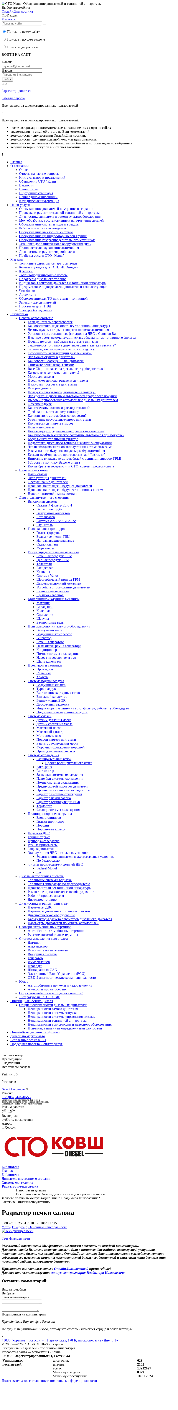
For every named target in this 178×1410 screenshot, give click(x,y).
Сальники (43, 673)
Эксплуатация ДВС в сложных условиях (58, 852)
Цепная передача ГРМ (52, 560)
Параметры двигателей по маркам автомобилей (63, 923)
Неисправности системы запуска (52, 1013)
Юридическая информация (39, 201)
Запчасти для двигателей (37, 302)
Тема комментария (15, 1297)
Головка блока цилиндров (47, 529)
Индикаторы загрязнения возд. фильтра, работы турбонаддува (82, 708)
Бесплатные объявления (28, 1040)
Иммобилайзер (39, 962)
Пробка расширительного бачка (68, 763)
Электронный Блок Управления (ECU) (56, 973)
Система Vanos (47, 575)
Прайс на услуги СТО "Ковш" (41, 255)
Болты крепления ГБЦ (53, 536)
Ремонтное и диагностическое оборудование (61, 892)
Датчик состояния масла (54, 724)
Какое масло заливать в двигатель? (53, 372)
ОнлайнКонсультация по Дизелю (34, 1032)
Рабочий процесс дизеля (46, 895)
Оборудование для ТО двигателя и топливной (53, 298)
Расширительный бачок (53, 759)
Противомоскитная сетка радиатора (63, 790)
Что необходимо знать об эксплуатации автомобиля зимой (71, 447)
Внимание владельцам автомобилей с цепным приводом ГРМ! (74, 458)
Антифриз (44, 767)
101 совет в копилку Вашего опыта (54, 462)
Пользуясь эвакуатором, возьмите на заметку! (62, 392)
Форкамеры (45, 548)
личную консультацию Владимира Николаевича (88, 1272)
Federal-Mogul (46, 868)
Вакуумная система (42, 954)
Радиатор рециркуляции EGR (58, 802)
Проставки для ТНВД (35, 306)
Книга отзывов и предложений (42, 177)
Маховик (43, 603)
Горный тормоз (39, 837)
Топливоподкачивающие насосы (43, 275)
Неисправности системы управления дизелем (62, 1016)
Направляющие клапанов (55, 540)
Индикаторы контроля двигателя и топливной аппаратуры (62, 283)
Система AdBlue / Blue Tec (56, 521)
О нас (23, 170)
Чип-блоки (27, 290)
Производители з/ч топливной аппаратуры (59, 888)
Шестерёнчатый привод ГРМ (58, 579)
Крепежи (26, 271)
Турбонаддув (46, 689)
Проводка (35, 966)
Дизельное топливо (42, 899)
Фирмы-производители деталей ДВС (55, 864)
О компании (19, 166)
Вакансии (26, 185)
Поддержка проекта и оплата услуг (36, 1044)
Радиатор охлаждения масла (57, 743)
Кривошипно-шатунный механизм (53, 599)
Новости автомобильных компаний (54, 493)
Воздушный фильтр (51, 685)
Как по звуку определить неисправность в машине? (66, 431)
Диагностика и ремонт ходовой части (47, 251)
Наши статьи (28, 189)
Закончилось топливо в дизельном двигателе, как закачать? (72, 345)
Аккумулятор (38, 946)
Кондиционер (46, 650)
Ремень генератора (50, 642)
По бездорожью (48, 860)
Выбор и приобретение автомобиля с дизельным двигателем (73, 400)
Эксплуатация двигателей (47, 478)
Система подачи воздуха (46, 681)
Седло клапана (47, 544)
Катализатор (45, 517)
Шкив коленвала (48, 661)
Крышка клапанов (50, 595)
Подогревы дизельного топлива (42, 279)
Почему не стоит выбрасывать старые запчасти (63, 341)
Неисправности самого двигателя (53, 1009)
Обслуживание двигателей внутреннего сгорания (56, 209)
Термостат (44, 806)
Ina (38, 872)
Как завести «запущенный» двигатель (56, 361)
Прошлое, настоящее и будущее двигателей (60, 486)
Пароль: (7, 70)
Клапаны (43, 571)
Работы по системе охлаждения (42, 228)
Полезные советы (41, 427)
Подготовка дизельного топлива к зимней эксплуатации (70, 443)
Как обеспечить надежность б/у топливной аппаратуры (69, 326)
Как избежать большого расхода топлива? (59, 408)
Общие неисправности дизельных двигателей (53, 1005)
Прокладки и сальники (45, 665)
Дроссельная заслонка (52, 704)
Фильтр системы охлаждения (58, 810)
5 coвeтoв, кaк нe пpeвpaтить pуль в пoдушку (61, 349)
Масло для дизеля (41, 376)
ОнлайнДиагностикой (71, 1269)
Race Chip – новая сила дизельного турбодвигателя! (66, 369)
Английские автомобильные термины (56, 931)
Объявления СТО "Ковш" (38, 181)
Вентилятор (45, 771)
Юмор (23, 981)
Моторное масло (48, 735)
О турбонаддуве (40, 404)
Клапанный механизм (52, 591)
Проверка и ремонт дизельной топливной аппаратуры (59, 212)
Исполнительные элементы (48, 950)
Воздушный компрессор (54, 634)
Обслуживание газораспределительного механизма (57, 240)
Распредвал (44, 568)
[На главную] (54, 1163)
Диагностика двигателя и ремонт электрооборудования (60, 216)
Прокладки (44, 669)
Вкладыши (44, 607)
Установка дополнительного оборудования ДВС (55, 244)
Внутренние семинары (36, 193)
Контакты (9, 19)
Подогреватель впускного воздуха (61, 712)
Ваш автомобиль (14, 1289)
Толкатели (44, 564)
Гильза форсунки (49, 532)
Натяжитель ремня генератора (58, 646)
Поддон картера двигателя (56, 739)
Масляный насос (48, 728)
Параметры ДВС (40, 907)
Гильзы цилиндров (50, 821)
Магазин (16, 259)
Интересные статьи (33, 470)
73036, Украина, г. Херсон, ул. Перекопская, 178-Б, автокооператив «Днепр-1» (60, 1340)
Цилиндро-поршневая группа (50, 813)
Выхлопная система (42, 501)
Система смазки (39, 716)
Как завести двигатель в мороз (50, 423)
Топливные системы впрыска (50, 880)
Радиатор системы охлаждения (59, 794)
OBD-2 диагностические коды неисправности (62, 977)
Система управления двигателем (43, 938)
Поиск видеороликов (22, 47)
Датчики (34, 942)
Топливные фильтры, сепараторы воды (48, 263)
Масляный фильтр (49, 732)
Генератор (43, 638)
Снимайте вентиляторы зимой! (51, 365)
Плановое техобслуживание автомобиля (49, 248)
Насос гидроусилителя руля (56, 657)
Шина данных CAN (42, 970)
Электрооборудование (35, 310)
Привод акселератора (43, 841)
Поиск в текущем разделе (25, 39)
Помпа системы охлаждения (57, 653)
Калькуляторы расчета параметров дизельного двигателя (70, 919)
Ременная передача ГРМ (54, 556)
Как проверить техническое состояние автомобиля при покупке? (76, 435)
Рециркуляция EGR (51, 700)
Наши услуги (20, 205)
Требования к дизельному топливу (53, 411)
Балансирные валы (50, 622)
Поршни (42, 825)
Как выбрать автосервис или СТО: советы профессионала (71, 466)
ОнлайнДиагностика (17, 11)
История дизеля (39, 388)
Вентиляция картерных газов (58, 692)
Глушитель (44, 525)
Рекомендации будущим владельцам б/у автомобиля (66, 451)
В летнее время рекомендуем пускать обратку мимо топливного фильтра (82, 337)
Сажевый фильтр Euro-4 (54, 505)
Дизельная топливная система (41, 876)
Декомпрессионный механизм (58, 583)
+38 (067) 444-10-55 (16, 1097)
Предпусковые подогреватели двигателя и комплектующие (63, 287)
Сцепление (44, 614)
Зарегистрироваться (16, 91)
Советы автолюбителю (36, 318)
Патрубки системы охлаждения (59, 778)
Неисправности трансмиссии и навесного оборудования (70, 1024)
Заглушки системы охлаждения (59, 774)
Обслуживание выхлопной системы (46, 232)
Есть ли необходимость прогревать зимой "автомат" (66, 454)
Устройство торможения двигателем (63, 587)
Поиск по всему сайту (23, 31)
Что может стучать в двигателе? (51, 357)
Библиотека (19, 314)
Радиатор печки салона (53, 798)
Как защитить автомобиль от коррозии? (57, 415)
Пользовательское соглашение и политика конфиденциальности (49, 1380)
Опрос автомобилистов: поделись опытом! (51, 993)
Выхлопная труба (49, 509)
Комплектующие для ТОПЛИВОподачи (49, 267)
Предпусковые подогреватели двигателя (58, 380)
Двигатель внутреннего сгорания (44, 497)
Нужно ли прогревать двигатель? (52, 384)
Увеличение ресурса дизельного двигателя (59, 419)
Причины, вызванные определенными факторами (65, 1028)
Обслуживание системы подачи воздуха (49, 224)
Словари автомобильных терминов (45, 927)
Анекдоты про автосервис (47, 989)
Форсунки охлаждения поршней (60, 747)
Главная (16, 162)
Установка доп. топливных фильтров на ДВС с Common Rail (72, 333)
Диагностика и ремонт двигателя (43, 903)
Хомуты (42, 677)
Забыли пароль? (13, 98)
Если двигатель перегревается (50, 322)
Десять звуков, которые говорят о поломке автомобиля (68, 330)
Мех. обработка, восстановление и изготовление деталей (61, 220)
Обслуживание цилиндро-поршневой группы (53, 236)
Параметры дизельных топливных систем (59, 911)
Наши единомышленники (38, 197)
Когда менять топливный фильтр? (53, 439)
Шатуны (42, 618)
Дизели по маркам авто (27, 1036)
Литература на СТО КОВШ (39, 997)
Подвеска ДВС (39, 833)
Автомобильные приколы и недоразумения (60, 985)
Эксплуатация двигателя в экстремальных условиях (75, 856)
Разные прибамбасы (43, 845)
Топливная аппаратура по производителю (59, 884)
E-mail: (7, 62)
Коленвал (43, 611)
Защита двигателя (41, 849)
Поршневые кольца (50, 829)
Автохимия (27, 294)
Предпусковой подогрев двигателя (62, 786)
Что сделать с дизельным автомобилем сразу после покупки (72, 396)
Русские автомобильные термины (53, 934)
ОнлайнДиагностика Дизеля (31, 1001)
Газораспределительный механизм (53, 552)
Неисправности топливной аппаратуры (57, 1020)
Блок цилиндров (48, 817)
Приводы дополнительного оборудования (59, 626)
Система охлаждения (43, 755)
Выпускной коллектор (53, 513)
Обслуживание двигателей (48, 482)
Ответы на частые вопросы (39, 173)
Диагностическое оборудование (51, 915)
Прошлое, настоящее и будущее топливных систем (65, 490)
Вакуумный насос (49, 630)
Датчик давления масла (53, 720)
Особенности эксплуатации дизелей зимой (60, 353)
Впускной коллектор (51, 696)
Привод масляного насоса (55, 751)
